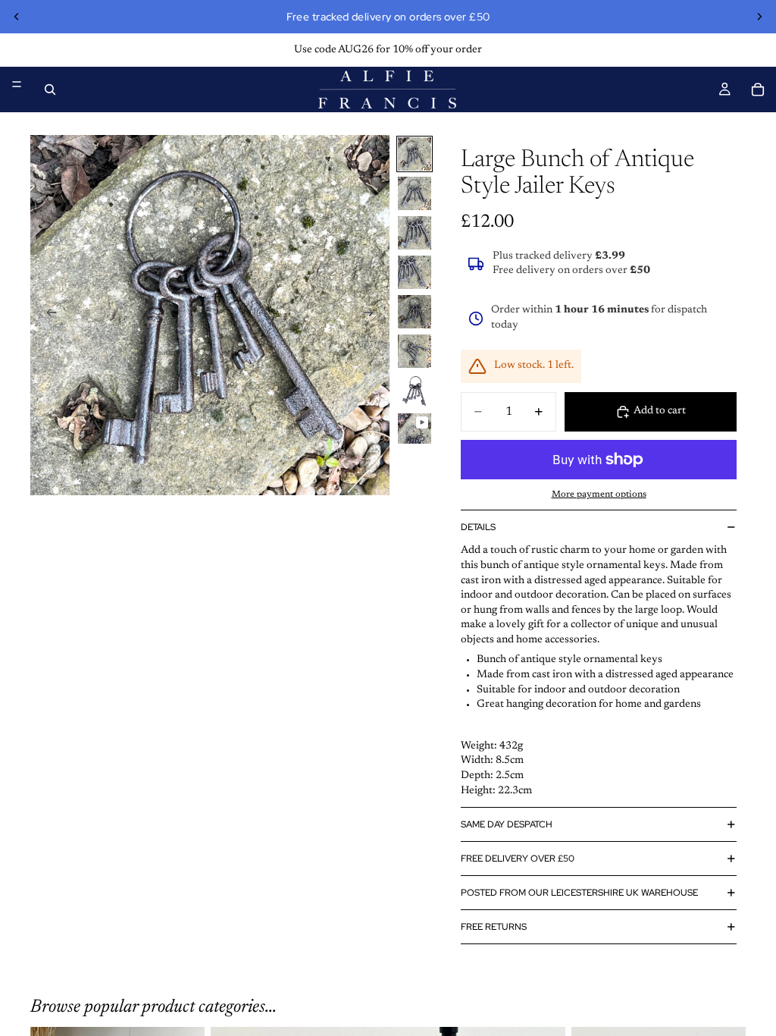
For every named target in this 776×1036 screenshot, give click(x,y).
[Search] (50, 89)
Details (478, 527)
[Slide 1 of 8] (414, 154)
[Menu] (16, 84)
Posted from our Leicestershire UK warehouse (579, 893)
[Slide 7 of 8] (414, 390)
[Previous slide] (16, 16)
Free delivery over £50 (517, 858)
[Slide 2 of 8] (414, 193)
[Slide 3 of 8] (414, 233)
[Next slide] (759, 16)
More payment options (599, 494)
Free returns (494, 927)
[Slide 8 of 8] (414, 428)
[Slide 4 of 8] (414, 272)
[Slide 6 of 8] (414, 351)
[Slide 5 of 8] (414, 311)
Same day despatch (506, 824)
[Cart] (757, 89)
